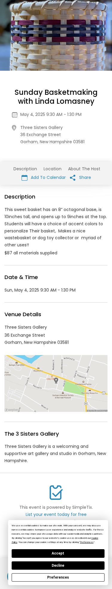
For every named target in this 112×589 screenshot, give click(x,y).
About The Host (84, 169)
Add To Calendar (48, 177)
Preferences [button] (86, 542)
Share (84, 177)
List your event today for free (56, 514)
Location (53, 169)
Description (25, 169)
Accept (58, 553)
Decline (58, 565)
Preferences (58, 577)
